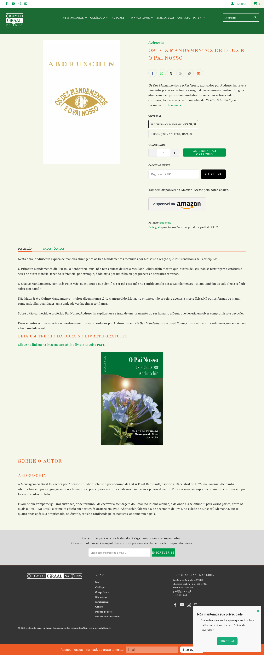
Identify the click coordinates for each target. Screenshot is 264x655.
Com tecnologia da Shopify (97, 627)
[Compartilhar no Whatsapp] (162, 73)
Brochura (165, 222)
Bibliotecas (166, 17)
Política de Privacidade (107, 616)
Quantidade (156, 145)
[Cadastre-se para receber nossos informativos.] (199, 73)
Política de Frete (103, 611)
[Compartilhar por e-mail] (180, 73)
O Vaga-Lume (141, 17)
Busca (98, 582)
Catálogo (98, 17)
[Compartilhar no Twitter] (171, 73)
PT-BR (197, 17)
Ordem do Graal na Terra (38, 627)
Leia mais (174, 105)
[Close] (258, 611)
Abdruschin (156, 42)
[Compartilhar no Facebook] (152, 73)
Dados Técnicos (54, 248)
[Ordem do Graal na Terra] (23, 21)
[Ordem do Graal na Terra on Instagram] (19, 4)
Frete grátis (155, 227)
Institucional (73, 17)
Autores (118, 17)
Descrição (25, 248)
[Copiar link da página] (190, 73)
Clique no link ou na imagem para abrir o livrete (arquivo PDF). (61, 344)
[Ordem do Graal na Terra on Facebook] (6, 4)
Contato (184, 17)
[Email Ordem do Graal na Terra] (25, 4)
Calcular (213, 174)
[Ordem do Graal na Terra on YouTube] (12, 4)
